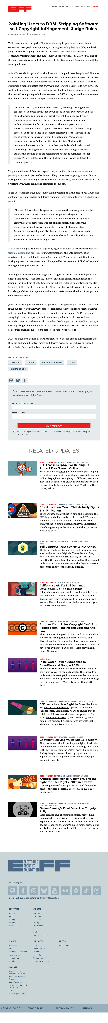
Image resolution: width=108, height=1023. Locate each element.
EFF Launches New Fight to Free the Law (68, 704)
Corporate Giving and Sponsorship (17, 986)
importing (68, 321)
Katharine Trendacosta (70, 542)
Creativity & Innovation (17, 952)
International (13, 958)
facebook (23, 890)
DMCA (31, 362)
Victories (37, 919)
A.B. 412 (90, 592)
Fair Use (15, 362)
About (54, 7)
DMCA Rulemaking (52, 362)
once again (56, 750)
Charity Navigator (49, 898)
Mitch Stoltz (64, 622)
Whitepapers (38, 958)
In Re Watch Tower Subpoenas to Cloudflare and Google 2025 (63, 663)
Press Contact (65, 945)
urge (96, 678)
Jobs (35, 929)
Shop (10, 990)
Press (10, 926)
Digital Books (18, 369)
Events (36, 952)
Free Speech (13, 945)
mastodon (12, 890)
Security (11, 919)
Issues (61, 7)
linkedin (76, 890)
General (11, 913)
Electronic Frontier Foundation (19, 9)
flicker (65, 890)
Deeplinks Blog (47, 462)
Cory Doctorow (66, 504)
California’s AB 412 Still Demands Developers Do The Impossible (62, 587)
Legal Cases (38, 955)
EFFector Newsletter (42, 961)
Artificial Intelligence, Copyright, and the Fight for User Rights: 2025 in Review (68, 780)
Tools (88, 7)
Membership (13, 922)
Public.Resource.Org (56, 717)
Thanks (87, 1008)
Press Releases (39, 948)
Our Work (69, 7)
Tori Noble (63, 776)
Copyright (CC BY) (11, 1008)
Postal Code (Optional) (22, 403)
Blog (35, 945)
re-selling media (86, 321)
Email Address (18, 412)
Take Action (80, 7)
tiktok (86, 890)
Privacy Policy (64, 1008)
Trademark (35, 1008)
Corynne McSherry (67, 701)
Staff (35, 932)
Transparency (14, 955)
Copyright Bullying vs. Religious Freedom (68, 740)
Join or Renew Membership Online (16, 972)
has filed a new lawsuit (56, 707)
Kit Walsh (62, 737)
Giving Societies (15, 982)
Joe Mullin (63, 583)
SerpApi (63, 471)
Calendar (37, 913)
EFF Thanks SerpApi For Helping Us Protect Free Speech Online (64, 466)
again (69, 592)
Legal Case (45, 659)
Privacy (11, 948)
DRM (43, 43)
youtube (55, 890)
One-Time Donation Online (16, 978)
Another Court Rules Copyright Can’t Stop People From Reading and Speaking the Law (69, 628)
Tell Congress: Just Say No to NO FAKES (68, 546)
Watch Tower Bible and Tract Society (64, 668)
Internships (38, 926)
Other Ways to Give (16, 994)
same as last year (89, 602)
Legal (10, 916)
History (36, 922)
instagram (34, 890)
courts (47, 682)
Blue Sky (44, 890)
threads (97, 890)
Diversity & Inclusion (41, 935)
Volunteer (37, 916)
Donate (95, 7)
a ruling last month (72, 47)
